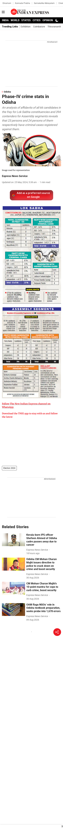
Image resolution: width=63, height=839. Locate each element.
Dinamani (7, 3)
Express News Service (15, 176)
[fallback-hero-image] (13, 539)
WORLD (15, 20)
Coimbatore (39, 26)
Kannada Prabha (22, 3)
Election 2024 (9, 468)
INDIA (5, 20)
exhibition (26, 26)
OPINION (47, 20)
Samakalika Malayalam (44, 3)
